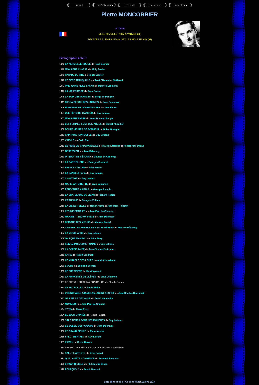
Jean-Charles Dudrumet (101, 249)
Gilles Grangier (111, 129)
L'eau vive (71, 200)
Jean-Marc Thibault (117, 205)
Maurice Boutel (103, 222)
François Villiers (91, 200)
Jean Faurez (94, 91)
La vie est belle (75, 205)
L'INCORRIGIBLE (74, 364)
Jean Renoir (95, 167)
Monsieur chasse (76, 69)
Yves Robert (96, 353)
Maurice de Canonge (105, 156)
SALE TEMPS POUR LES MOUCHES (85, 320)
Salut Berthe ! (74, 336)
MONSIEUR (71, 304)
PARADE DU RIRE (74, 75)
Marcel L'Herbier (111, 145)
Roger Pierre (97, 205)
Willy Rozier (98, 69)
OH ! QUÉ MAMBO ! (75, 238)
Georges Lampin (102, 189)
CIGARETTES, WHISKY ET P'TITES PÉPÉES (89, 227)
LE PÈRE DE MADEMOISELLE (81, 145)
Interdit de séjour (77, 156)
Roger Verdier (95, 75)
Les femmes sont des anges (83, 124)
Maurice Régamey (127, 227)
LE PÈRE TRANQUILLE (77, 80)
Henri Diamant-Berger (101, 118)
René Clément (102, 80)
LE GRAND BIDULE (75, 331)
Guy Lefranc (103, 113)
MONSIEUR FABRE (75, 118)
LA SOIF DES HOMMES (78, 96)
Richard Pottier (107, 195)
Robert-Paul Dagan (134, 145)
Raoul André (97, 331)
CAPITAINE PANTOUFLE (78, 135)
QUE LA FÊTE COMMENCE (80, 358)
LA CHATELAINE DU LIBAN (80, 195)
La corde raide (75, 249)
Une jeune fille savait (79, 85)
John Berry (96, 238)
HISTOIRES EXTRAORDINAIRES (82, 107)
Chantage (71, 178)
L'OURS (69, 265)
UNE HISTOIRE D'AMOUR (79, 113)
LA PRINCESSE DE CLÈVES (80, 276)
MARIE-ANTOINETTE (76, 184)
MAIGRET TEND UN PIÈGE (79, 216)
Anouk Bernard (92, 369)
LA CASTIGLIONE (74, 162)
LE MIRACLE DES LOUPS (79, 260)
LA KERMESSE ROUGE (78, 64)
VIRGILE (69, 140)
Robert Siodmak (84, 255)
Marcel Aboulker (115, 124)
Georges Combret (98, 162)
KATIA (68, 255)
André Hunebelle (106, 260)
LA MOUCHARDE (74, 233)
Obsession (72, 151)
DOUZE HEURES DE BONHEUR (82, 129)
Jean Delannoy (92, 151)
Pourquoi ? (72, 369)
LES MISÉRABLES (75, 211)
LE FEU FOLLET (74, 287)
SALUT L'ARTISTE (75, 353)
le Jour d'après (75, 315)
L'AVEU (69, 342)
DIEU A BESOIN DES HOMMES (82, 102)
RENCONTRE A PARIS (77, 189)
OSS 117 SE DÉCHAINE (78, 298)
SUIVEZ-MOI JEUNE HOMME (80, 244)
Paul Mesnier (102, 64)
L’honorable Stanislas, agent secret (89, 293)
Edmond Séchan (87, 265)
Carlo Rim (83, 140)
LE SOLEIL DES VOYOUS (79, 325)
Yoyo (68, 309)
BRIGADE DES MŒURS (78, 222)
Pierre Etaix (82, 309)
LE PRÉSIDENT (73, 271)
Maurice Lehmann (108, 85)
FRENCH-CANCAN (75, 167)
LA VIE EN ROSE (74, 91)
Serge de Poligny (104, 96)
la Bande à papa (75, 173)
